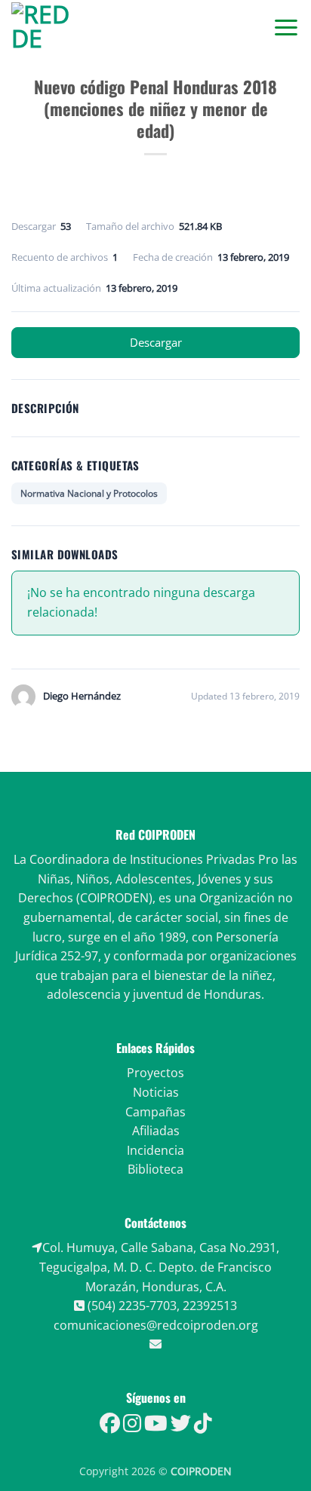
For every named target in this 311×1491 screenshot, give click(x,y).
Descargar (156, 342)
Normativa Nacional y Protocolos (89, 493)
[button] (286, 27)
